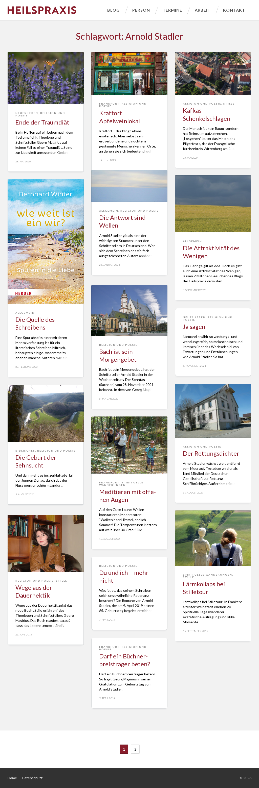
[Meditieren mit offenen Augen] (129, 445)
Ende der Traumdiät (42, 122)
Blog (113, 10)
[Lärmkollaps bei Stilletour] (213, 538)
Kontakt (234, 10)
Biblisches (25, 450)
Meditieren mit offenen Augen (127, 495)
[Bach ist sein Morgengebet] (129, 310)
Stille (229, 103)
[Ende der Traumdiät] (46, 78)
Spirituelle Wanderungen (121, 483)
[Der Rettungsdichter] (213, 411)
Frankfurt (109, 103)
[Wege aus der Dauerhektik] (46, 543)
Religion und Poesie (40, 114)
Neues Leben (26, 112)
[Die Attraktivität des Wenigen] (213, 203)
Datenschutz (32, 778)
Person (141, 10)
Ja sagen (194, 326)
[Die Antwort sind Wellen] (129, 186)
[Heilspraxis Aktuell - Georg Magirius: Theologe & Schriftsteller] (54, 10)
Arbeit (202, 10)
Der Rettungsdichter (211, 453)
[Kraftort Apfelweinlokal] (129, 73)
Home (12, 778)
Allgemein (108, 210)
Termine (172, 10)
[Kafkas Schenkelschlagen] (213, 73)
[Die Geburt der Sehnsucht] (46, 413)
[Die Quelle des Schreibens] (46, 241)
